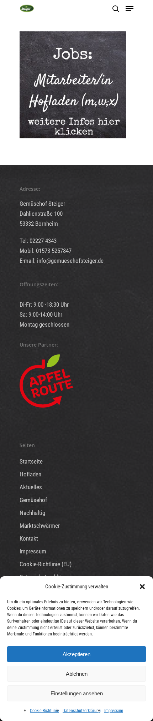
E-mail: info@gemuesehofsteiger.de (62, 260)
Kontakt (29, 538)
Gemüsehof (33, 499)
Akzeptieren (76, 654)
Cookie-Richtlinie (44, 710)
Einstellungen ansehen (77, 693)
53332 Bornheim (39, 223)
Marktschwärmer (40, 525)
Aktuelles (31, 487)
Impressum (113, 710)
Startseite (31, 461)
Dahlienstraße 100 (41, 213)
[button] (142, 586)
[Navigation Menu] (129, 8)
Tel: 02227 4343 (38, 240)
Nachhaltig (32, 512)
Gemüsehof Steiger (42, 203)
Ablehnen (77, 674)
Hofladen (30, 474)
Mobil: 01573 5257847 (46, 250)
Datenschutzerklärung (82, 710)
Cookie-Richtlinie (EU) (46, 564)
